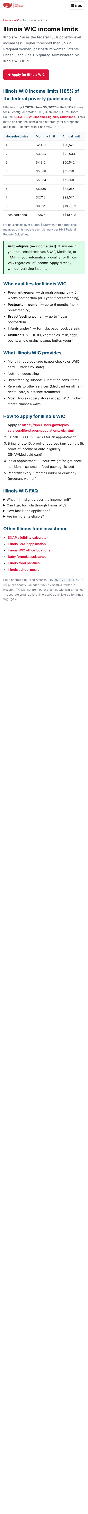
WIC (16, 20)
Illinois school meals (23, 569)
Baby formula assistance (27, 557)
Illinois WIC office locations (29, 550)
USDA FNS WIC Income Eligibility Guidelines (44, 117)
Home (7, 20)
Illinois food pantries (24, 563)
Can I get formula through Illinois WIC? (37, 505)
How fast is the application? (28, 511)
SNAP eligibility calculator (28, 537)
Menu (78, 5)
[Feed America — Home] (13, 5)
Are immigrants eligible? (25, 516)
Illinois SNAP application (27, 544)
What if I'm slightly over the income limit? (39, 499)
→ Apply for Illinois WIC (26, 75)
